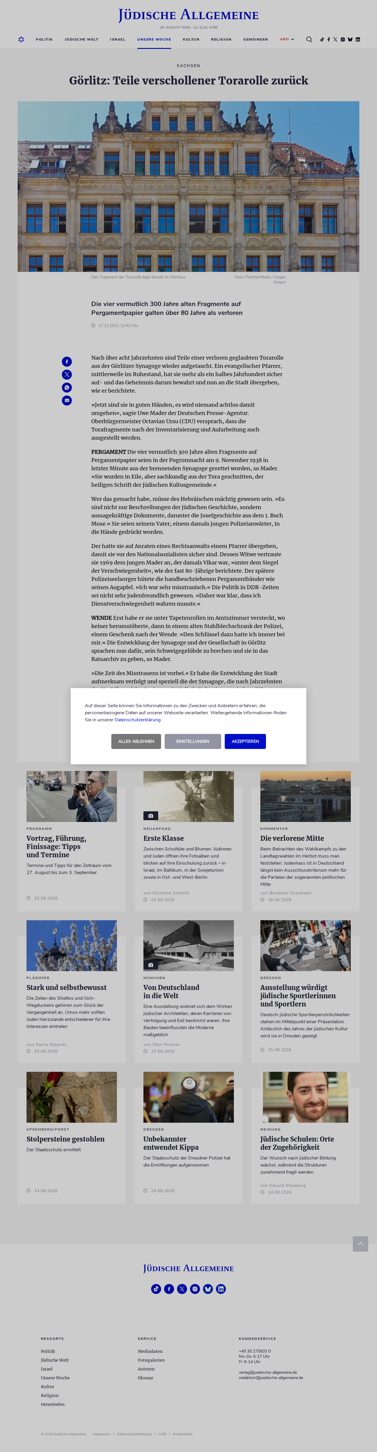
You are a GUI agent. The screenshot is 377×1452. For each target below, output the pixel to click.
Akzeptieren (245, 741)
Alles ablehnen (136, 741)
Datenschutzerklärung (138, 720)
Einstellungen (192, 741)
